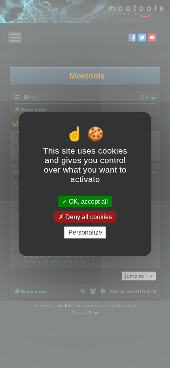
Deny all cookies (88, 217)
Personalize (85, 232)
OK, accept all (87, 201)
